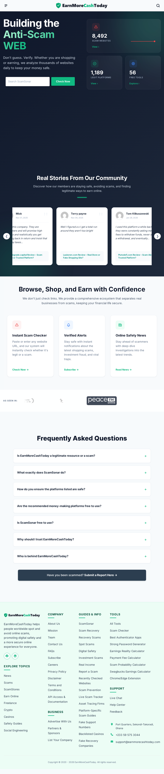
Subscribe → (71, 369)
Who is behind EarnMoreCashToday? (42, 556)
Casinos (9, 716)
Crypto (8, 710)
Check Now (63, 81)
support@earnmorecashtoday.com (138, 742)
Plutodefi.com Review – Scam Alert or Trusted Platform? (93, 256)
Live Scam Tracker (91, 697)
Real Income (87, 664)
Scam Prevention (90, 690)
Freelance (10, 703)
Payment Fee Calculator (125, 657)
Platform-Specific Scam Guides (90, 713)
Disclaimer (54, 678)
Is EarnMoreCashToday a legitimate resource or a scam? (56, 455)
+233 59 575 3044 (128, 735)
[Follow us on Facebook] (7, 656)
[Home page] (82, 6)
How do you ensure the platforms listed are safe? (51, 489)
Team (51, 637)
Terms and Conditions (55, 688)
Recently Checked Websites (90, 681)
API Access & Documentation (58, 699)
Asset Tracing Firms (91, 703)
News (7, 675)
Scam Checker (119, 630)
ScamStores (12, 689)
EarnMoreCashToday (85, 762)
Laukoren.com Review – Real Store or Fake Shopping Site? (37, 256)
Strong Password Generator (128, 644)
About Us (54, 623)
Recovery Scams (90, 637)
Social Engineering (16, 730)
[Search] (158, 5)
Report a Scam (88, 671)
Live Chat (116, 698)
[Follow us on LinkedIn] (15, 656)
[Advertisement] (82, 132)
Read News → (124, 369)
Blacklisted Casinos (91, 734)
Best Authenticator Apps (125, 637)
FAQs (51, 651)
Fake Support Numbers (87, 725)
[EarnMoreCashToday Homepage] (23, 615)
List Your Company (60, 740)
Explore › (134, 83)
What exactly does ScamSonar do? (41, 472)
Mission (53, 630)
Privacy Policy (57, 671)
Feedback (116, 711)
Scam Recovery (89, 630)
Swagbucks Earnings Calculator (130, 671)
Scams (8, 682)
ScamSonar (86, 623)
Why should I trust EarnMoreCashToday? (45, 539)
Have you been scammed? (82, 575)
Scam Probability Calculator (128, 664)
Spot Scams (86, 644)
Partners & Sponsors (54, 731)
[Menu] (6, 5)
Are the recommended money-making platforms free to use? (59, 506)
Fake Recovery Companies (88, 743)
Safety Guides (13, 723)
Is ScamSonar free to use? (35, 522)
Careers (53, 664)
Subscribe (54, 657)
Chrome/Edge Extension (125, 678)
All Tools (115, 623)
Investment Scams (91, 657)
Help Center (117, 704)
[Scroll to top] (158, 760)
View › (95, 46)
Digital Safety (87, 651)
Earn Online (11, 696)
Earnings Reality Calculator (127, 651)
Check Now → (20, 369)
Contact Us (55, 644)
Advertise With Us (59, 721)
